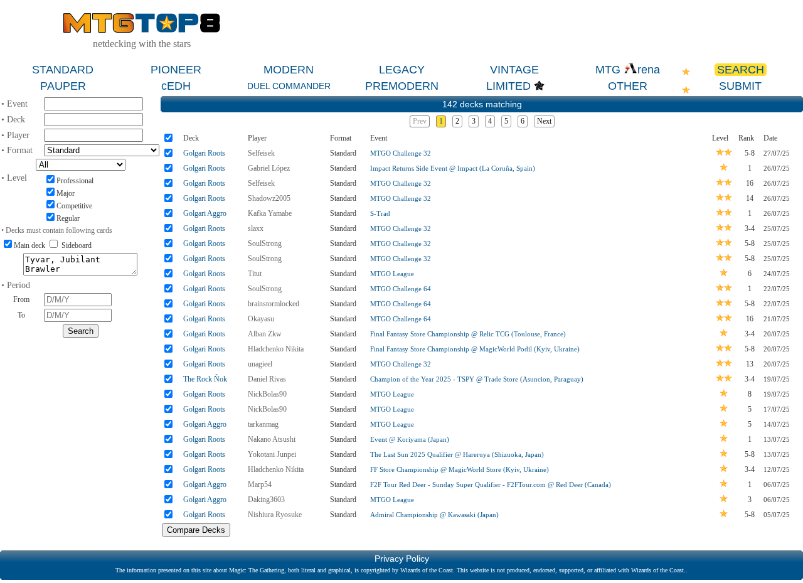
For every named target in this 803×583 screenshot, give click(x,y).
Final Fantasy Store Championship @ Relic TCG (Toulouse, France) (468, 334)
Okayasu (261, 318)
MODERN (288, 69)
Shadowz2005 (269, 198)
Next (544, 121)
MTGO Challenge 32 (400, 153)
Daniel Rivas (267, 379)
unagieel (260, 364)
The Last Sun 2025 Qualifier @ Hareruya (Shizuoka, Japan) (457, 454)
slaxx (255, 228)
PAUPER (63, 86)
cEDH (176, 86)
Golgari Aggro (204, 213)
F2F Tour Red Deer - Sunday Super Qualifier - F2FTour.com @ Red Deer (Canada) (490, 484)
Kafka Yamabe (270, 213)
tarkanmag (263, 424)
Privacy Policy (402, 559)
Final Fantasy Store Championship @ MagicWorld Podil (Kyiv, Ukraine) (475, 349)
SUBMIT (740, 86)
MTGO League (392, 273)
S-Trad (380, 213)
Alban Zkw (265, 333)
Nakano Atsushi (271, 439)
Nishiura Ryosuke (275, 514)
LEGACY (402, 69)
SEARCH (740, 69)
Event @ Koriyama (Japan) (409, 439)
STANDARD (62, 69)
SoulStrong (265, 243)
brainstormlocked (273, 303)
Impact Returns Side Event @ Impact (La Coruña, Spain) (452, 168)
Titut (255, 273)
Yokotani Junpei (272, 454)
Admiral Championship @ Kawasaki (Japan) (434, 514)
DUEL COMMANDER (289, 86)
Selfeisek (261, 153)
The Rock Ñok (205, 379)
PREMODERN (402, 86)
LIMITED (508, 86)
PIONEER (176, 69)
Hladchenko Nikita (276, 349)
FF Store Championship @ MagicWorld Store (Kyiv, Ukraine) (459, 469)
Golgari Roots (204, 153)
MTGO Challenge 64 (400, 288)
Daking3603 (266, 499)
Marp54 (260, 484)
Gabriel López (269, 168)
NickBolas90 (267, 394)
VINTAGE (514, 69)
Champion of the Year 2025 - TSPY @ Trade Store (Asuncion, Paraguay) (476, 379)
